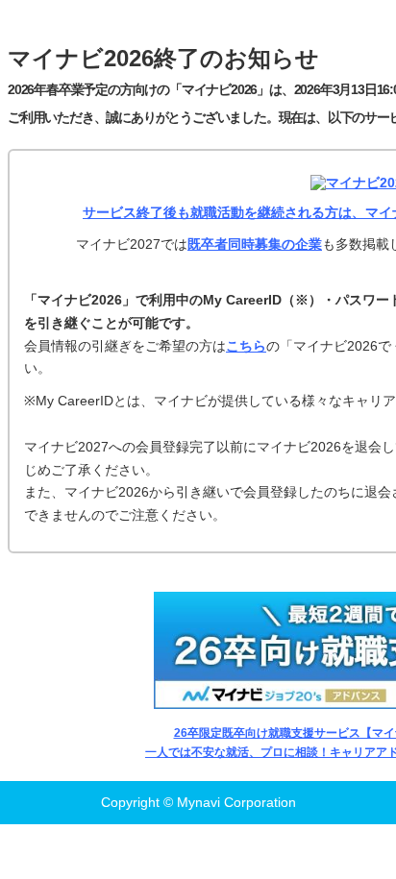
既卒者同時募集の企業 (254, 244)
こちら (246, 346)
